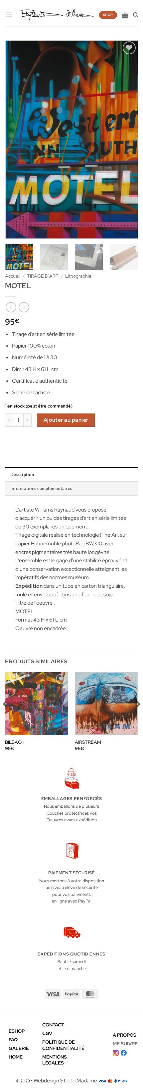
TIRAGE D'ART (43, 276)
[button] (9, 15)
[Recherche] (135, 15)
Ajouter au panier (66, 419)
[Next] (127, 139)
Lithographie (78, 276)
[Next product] (11, 307)
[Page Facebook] (124, 1052)
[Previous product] (24, 307)
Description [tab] (22, 474)
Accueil (12, 276)
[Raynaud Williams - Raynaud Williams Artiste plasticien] (56, 15)
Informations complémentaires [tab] (41, 488)
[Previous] (16, 139)
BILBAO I (14, 742)
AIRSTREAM (88, 742)
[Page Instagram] (116, 1052)
